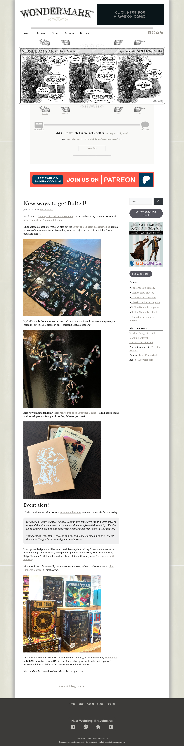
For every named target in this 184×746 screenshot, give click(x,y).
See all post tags (141, 273)
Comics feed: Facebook (143, 297)
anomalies (71, 139)
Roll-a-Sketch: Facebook (144, 312)
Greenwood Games (70, 512)
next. (119, 46)
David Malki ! (46, 209)
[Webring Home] (98, 727)
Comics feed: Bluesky (142, 292)
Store (100, 703)
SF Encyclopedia (144, 359)
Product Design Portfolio (142, 333)
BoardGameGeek (148, 355)
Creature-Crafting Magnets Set (91, 226)
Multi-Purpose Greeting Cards (78, 412)
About (26, 33)
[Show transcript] (39, 126)
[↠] (158, 201)
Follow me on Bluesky (143, 287)
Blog (81, 703)
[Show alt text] (145, 126)
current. (139, 46)
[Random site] (86, 727)
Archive (41, 33)
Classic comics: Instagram (145, 302)
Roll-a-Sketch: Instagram (145, 307)
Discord (84, 33)
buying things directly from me (56, 216)
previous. (65, 46)
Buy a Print (92, 148)
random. (45, 47)
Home (72, 703)
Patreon (69, 33)
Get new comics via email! (146, 213)
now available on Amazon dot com (42, 219)
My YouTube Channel (141, 342)
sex (78, 139)
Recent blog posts (71, 686)
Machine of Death (139, 337)
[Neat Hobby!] (73, 727)
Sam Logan (111, 657)
